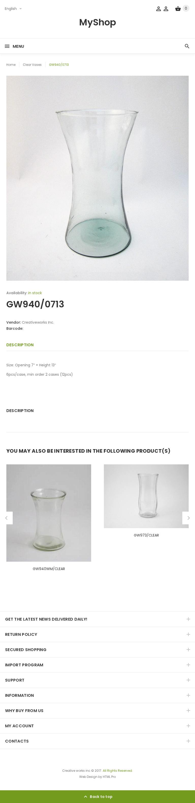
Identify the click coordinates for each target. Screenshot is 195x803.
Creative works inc (76, 770)
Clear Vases (32, 64)
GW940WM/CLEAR (49, 568)
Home (10, 64)
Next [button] (188, 518)
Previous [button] (6, 518)
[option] (97, 178)
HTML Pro (109, 777)
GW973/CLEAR (146, 535)
